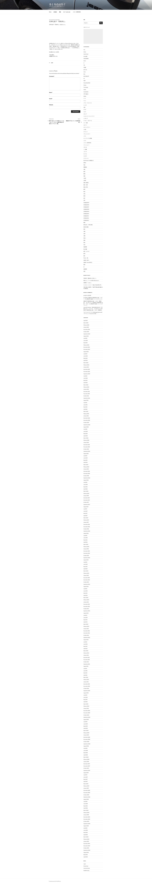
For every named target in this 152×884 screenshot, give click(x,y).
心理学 (85, 180)
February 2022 (86, 387)
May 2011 (85, 672)
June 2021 (85, 404)
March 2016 (86, 544)
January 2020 (86, 442)
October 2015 (86, 555)
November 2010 (87, 686)
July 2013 (85, 615)
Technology (86, 87)
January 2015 (86, 575)
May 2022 (85, 380)
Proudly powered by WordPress (55, 881)
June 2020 (86, 431)
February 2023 (86, 364)
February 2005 (86, 839)
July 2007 (85, 774)
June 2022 (86, 378)
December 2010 (87, 683)
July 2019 (85, 455)
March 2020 (86, 438)
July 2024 (85, 338)
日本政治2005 (86, 202)
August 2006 (86, 799)
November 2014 (87, 579)
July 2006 (85, 801)
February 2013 (86, 626)
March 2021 (86, 411)
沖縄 (84, 231)
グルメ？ (85, 113)
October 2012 (86, 635)
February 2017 (86, 520)
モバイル (85, 153)
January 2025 (86, 327)
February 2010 (86, 706)
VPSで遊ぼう (86, 93)
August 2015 (86, 559)
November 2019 (87, 446)
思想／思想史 (86, 182)
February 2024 (86, 344)
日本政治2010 (86, 213)
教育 (84, 189)
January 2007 (86, 788)
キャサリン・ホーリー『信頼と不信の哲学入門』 (93, 284)
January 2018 (86, 495)
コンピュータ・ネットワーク (89, 116)
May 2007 (86, 779)
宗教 (84, 169)
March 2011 (86, 677)
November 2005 (87, 819)
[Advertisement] (93, 36)
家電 (84, 173)
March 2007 (86, 783)
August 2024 (86, 336)
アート (85, 98)
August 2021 (86, 400)
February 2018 (86, 493)
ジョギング (86, 118)
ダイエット (86, 131)
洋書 (84, 235)
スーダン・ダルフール (88, 120)
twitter (85, 89)
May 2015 (85, 566)
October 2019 (86, 449)
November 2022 (87, 371)
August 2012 (86, 639)
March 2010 (86, 703)
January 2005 (86, 841)
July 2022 (85, 375)
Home (50, 11)
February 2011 (86, 679)
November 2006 (87, 792)
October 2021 (86, 395)
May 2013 (85, 619)
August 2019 (86, 453)
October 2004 (86, 847)
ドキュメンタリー (87, 133)
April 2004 (86, 856)
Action (85, 51)
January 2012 (86, 655)
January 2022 (86, 389)
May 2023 (85, 358)
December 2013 (87, 604)
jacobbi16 (85, 297)
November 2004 (87, 845)
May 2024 (85, 342)
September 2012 (87, 637)
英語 (60, 11)
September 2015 (87, 557)
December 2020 (87, 418)
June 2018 (86, 484)
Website (51, 104)
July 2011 (85, 668)
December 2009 (87, 710)
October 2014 (86, 582)
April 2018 (85, 489)
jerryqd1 (85, 295)
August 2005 (86, 825)
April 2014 (85, 595)
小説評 (52, 62)
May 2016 (85, 539)
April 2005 (86, 834)
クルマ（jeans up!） (67, 11)
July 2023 (85, 353)
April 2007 (86, 781)
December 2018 (87, 471)
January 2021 (86, 415)
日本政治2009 (86, 211)
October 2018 (86, 475)
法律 (84, 233)
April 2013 (85, 621)
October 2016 (86, 528)
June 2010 (86, 697)
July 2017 (85, 508)
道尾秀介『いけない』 (88, 282)
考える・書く (86, 257)
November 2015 (87, 553)
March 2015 (86, 570)
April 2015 (85, 568)
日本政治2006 (86, 204)
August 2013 (86, 613)
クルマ (85, 111)
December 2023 (87, 347)
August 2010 (86, 692)
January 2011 (86, 681)
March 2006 (86, 810)
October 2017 (86, 502)
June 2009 (86, 723)
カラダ (85, 109)
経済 (84, 253)
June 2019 (86, 457)
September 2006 (87, 797)
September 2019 (87, 451)
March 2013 (86, 624)
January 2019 (86, 469)
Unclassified (86, 91)
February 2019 (86, 466)
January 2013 (86, 628)
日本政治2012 (86, 218)
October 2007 (86, 768)
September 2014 (87, 584)
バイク (85, 140)
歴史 (84, 229)
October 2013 (86, 608)
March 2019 (86, 464)
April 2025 (86, 320)
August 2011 (86, 666)
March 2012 (86, 650)
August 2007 (86, 772)
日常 (84, 200)
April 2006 (86, 808)
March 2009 (86, 730)
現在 (84, 242)
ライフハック (86, 158)
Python (85, 85)
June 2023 (86, 356)
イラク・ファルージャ (88, 102)
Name (50, 92)
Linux (85, 71)
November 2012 (87, 633)
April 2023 (86, 360)
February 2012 (86, 653)
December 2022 (87, 369)
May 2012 (85, 646)
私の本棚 (85, 249)
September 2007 (87, 770)
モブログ (85, 156)
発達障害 (85, 246)
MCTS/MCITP (86, 76)
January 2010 (86, 708)
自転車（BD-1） (87, 260)
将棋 (84, 176)
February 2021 (86, 413)
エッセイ (85, 105)
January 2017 (86, 522)
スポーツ (85, 125)
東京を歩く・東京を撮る (88, 224)
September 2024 (87, 333)
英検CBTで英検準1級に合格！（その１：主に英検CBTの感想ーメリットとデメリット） (93, 304)
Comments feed (87, 868)
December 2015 (87, 551)
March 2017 (86, 517)
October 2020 (86, 422)
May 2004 (86, 854)
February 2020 (86, 440)
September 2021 (87, 398)
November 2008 (87, 739)
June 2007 (86, 777)
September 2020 (87, 424)
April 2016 (85, 542)
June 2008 (86, 750)
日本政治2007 (86, 207)
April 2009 (86, 728)
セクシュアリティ (87, 127)
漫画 (84, 240)
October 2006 (86, 794)
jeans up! (85, 69)
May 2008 (86, 752)
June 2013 (86, 617)
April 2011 (85, 675)
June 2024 (86, 340)
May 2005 (86, 832)
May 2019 (85, 460)
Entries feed (86, 866)
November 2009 (87, 712)
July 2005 (85, 828)
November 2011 (87, 659)
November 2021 (87, 393)
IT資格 (85, 67)
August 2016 (86, 533)
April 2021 (85, 409)
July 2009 (85, 721)
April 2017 (85, 515)
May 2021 (85, 406)
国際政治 (85, 167)
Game (85, 60)
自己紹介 (55, 11)
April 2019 (85, 462)
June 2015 (86, 564)
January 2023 (86, 367)
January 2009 (86, 734)
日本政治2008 (86, 209)
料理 (84, 195)
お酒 (84, 107)
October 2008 (86, 741)
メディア (85, 151)
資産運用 (85, 269)
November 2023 (87, 349)
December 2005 (87, 816)
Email (50, 98)
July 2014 (85, 588)
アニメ (85, 100)
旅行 (84, 198)
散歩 (84, 191)
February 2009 (86, 732)
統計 (84, 255)
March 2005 (86, 836)
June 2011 (85, 670)
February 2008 (86, 759)
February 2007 (86, 785)
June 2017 (85, 511)
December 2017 (87, 497)
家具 (84, 171)
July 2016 (85, 535)
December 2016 (87, 524)
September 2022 (87, 373)
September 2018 (87, 477)
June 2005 (86, 830)
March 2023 (86, 362)
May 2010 (85, 699)
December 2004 (87, 843)
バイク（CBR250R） (77, 11)
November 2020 (87, 420)
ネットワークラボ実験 (88, 138)
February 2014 (86, 599)
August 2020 (86, 426)
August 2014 (86, 586)
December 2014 (87, 577)
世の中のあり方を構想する (89, 160)
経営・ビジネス (86, 251)
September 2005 (87, 823)
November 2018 (87, 473)
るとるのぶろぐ (57, 4)
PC (84, 78)
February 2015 (86, 573)
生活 (84, 244)
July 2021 (85, 402)
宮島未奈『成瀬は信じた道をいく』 (90, 278)
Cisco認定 (85, 56)
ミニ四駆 (85, 149)
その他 (85, 129)
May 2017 (85, 513)
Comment (51, 76)
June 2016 (86, 537)
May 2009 (86, 726)
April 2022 (85, 382)
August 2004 (86, 852)
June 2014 (86, 590)
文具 (84, 193)
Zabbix (85, 96)
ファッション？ (86, 144)
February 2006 (86, 812)
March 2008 (86, 757)
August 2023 (86, 351)
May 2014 (85, 593)
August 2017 (86, 506)
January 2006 (86, 814)
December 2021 (87, 391)
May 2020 (86, 433)
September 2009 (87, 717)
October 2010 (86, 688)
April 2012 (85, 648)
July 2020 (85, 429)
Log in (85, 863)
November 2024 (87, 329)
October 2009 (86, 715)
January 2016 (86, 548)
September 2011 (87, 664)
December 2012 (87, 630)
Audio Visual (86, 54)
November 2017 (87, 500)
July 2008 (85, 748)
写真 (84, 164)
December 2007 (87, 763)
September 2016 (87, 531)
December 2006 (87, 790)
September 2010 (87, 690)
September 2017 (87, 504)
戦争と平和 (86, 187)
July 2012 (85, 641)
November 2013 (87, 606)
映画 (84, 222)
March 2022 (86, 384)
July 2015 (85, 562)
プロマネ (85, 147)
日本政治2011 (86, 215)
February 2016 (86, 546)
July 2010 (85, 695)
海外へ (85, 238)
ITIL (84, 65)
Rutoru (58, 19)
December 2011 (87, 657)
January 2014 (86, 602)
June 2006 (86, 803)
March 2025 (86, 322)
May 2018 (85, 486)
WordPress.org (86, 870)
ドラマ (85, 136)
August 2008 (86, 746)
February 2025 (86, 325)
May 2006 (86, 805)
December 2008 (87, 737)
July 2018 (85, 482)
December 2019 (87, 444)
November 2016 (87, 526)
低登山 (85, 162)
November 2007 (87, 766)
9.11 (84, 49)
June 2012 (85, 644)
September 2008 (87, 743)
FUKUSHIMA (86, 58)
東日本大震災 (86, 226)
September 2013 (87, 610)
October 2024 (86, 331)
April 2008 (86, 754)
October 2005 (86, 821)
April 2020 (86, 435)
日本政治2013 (86, 220)
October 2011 (86, 661)
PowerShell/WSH (87, 82)
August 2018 (86, 480)
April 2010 (86, 701)
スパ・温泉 (86, 122)
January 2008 (86, 761)
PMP (85, 80)
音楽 (84, 271)
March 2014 (86, 597)
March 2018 (86, 491)
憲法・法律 (86, 184)
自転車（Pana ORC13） (88, 262)
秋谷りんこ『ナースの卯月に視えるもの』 (91, 280)
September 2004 (87, 850)
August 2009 (86, 719)
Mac (84, 74)
